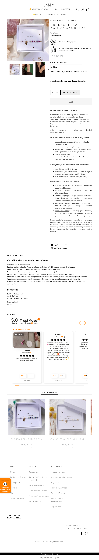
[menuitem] (38, 9)
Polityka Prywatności (59, 488)
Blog (12, 493)
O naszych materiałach (38, 491)
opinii (34, 323)
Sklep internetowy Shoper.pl (49, 558)
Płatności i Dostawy (58, 493)
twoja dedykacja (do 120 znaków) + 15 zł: (68, 71)
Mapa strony (56, 506)
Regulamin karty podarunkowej (57, 499)
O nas (12, 472)
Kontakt (13, 488)
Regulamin (55, 482)
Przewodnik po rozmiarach (39, 496)
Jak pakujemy (34, 472)
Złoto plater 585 (35, 501)
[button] (48, 70)
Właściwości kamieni (37, 485)
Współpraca (15, 482)
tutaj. (62, 132)
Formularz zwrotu (58, 472)
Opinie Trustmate (17, 498)
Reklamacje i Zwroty (18, 477)
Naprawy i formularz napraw (61, 477)
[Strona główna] (49, 5)
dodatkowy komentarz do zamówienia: (67, 81)
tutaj (72, 159)
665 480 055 (77, 525)
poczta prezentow (62, 211)
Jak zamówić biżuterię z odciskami (38, 478)
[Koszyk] (88, 11)
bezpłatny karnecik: (59, 62)
